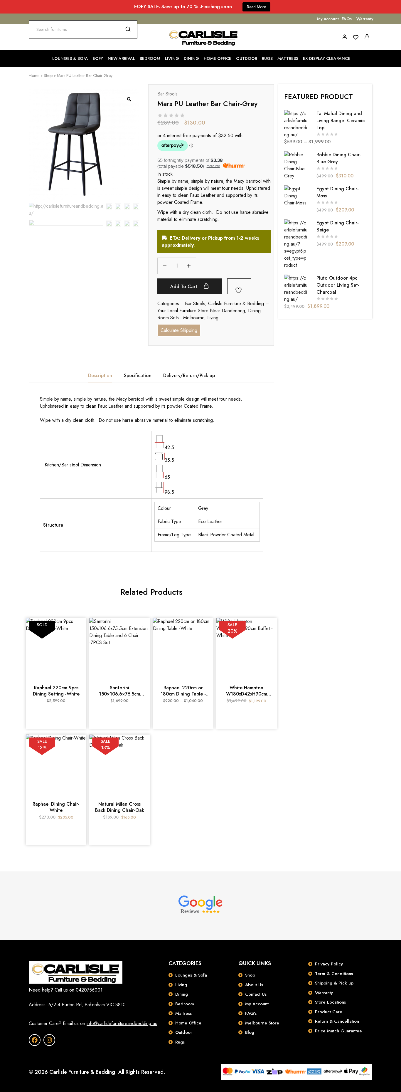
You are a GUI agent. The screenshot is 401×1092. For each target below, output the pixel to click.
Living (212, 317)
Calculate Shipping (179, 330)
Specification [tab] (137, 375)
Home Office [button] (217, 58)
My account (328, 19)
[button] (119, 676)
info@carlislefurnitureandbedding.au (122, 1023)
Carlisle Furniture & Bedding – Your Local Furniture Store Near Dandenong (213, 307)
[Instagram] (49, 1040)
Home (34, 75)
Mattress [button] (287, 58)
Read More (256, 7)
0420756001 (89, 990)
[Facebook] (35, 1040)
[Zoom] (129, 99)
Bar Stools (167, 93)
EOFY (98, 58)
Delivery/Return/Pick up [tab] (189, 375)
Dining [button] (191, 58)
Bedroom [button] (150, 58)
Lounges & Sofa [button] (70, 58)
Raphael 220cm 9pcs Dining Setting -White (56, 691)
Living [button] (172, 58)
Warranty (364, 19)
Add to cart (184, 286)
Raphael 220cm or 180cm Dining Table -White (183, 691)
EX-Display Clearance (326, 58)
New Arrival (121, 58)
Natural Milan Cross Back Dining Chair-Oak (119, 807)
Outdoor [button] (246, 58)
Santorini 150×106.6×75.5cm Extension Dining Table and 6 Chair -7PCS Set (119, 691)
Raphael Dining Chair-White (56, 807)
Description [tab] (100, 375)
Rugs (267, 58)
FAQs (347, 19)
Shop (48, 75)
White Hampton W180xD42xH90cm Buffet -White (246, 691)
